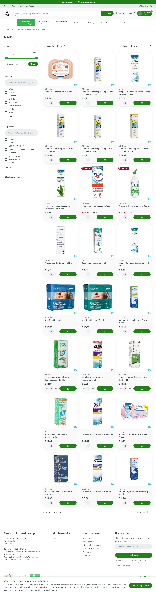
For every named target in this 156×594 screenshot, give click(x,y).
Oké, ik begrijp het (141, 585)
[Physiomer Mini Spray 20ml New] (60, 240)
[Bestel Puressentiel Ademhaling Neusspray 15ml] (68, 446)
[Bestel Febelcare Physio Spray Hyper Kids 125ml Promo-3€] (105, 160)
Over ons (87, 538)
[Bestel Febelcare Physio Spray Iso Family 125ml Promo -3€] (142, 160)
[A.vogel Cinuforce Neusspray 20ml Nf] (134, 240)
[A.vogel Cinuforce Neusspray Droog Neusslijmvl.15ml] (134, 68)
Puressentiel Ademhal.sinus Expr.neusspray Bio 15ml (57, 378)
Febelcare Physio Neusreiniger (58, 91)
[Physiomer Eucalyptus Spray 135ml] (134, 183)
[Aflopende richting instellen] (150, 46)
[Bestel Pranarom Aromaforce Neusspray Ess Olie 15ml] (142, 388)
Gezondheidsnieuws (20, 6)
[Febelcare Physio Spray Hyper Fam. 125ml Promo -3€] (97, 68)
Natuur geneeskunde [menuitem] (96, 23)
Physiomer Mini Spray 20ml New (59, 263)
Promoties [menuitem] (10, 23)
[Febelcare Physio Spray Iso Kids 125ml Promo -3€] (60, 126)
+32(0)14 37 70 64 (19, 548)
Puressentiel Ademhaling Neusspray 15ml (56, 435)
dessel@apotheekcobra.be (28, 551)
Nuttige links (88, 541)
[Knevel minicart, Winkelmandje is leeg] (140, 13)
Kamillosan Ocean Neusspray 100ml (97, 434)
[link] (132, 512)
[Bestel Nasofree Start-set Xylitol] (105, 331)
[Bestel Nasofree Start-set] (68, 331)
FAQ (54, 538)
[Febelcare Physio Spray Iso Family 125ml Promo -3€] (134, 126)
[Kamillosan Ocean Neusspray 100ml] (97, 411)
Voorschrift (33, 6)
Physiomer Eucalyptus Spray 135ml (134, 205)
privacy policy (124, 565)
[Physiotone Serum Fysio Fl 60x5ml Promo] (134, 411)
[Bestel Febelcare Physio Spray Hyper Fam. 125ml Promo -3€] (105, 103)
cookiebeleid (51, 589)
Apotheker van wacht (92, 548)
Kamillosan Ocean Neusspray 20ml (97, 491)
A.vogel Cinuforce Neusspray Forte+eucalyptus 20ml (57, 207)
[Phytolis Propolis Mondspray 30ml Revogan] (60, 468)
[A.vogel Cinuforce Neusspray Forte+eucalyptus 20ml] (60, 183)
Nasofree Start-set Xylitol (93, 320)
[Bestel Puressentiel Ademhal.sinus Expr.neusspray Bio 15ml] (68, 388)
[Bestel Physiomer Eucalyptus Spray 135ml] (142, 217)
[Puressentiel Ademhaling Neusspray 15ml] (60, 411)
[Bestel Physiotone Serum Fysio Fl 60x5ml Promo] (142, 446)
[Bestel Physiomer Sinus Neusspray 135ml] (105, 217)
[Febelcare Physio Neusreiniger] (60, 68)
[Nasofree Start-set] (60, 297)
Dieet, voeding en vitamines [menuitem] (44, 22)
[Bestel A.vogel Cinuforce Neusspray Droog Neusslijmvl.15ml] (142, 103)
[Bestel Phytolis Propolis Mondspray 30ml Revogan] (68, 503)
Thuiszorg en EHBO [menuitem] (113, 23)
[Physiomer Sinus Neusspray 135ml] (97, 183)
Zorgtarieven (89, 555)
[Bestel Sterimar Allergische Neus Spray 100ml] (142, 331)
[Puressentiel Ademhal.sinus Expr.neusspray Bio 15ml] (60, 354)
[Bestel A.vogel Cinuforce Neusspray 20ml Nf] (142, 274)
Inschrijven (133, 555)
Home (6, 29)
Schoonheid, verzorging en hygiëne (25, 29)
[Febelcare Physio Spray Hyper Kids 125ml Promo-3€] (97, 126)
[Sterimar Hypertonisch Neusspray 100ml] (134, 468)
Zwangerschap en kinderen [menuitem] (62, 22)
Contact (7, 6)
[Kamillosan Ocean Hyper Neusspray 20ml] (97, 354)
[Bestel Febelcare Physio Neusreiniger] (68, 103)
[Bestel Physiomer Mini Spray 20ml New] (68, 274)
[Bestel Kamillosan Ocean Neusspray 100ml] (105, 446)
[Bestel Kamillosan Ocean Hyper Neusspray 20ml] (105, 388)
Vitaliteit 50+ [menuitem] (80, 23)
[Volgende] (150, 512)
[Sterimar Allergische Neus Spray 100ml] (134, 297)
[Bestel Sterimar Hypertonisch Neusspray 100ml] (142, 503)
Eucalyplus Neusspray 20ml (94, 263)
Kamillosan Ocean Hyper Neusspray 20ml (93, 378)
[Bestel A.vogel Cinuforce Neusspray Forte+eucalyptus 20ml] (68, 217)
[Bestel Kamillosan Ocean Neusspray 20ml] (105, 503)
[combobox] (57, 13)
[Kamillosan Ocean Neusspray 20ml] (97, 468)
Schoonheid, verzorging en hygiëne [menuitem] (27, 22)
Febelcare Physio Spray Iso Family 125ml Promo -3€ (134, 150)
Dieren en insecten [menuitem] (131, 23)
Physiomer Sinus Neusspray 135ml (96, 205)
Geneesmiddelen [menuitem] (148, 23)
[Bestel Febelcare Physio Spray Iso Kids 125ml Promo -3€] (68, 160)
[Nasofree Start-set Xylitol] (97, 297)
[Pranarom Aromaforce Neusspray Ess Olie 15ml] (134, 354)
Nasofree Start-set (53, 320)
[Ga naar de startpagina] (7, 13)
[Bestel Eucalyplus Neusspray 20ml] (105, 274)
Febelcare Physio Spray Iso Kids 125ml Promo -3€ (59, 150)
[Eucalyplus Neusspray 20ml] (97, 240)
